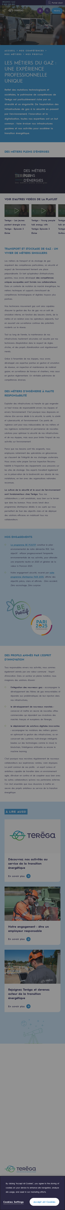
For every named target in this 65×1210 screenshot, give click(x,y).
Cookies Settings (13, 1201)
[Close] (61, 1179)
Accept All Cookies (44, 1201)
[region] (32, 1193)
